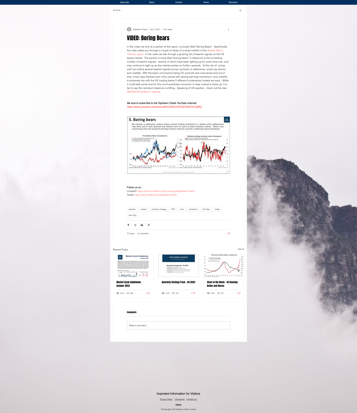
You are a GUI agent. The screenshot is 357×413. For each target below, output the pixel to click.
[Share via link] (148, 225)
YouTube (206, 209)
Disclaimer (180, 399)
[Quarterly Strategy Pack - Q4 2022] (178, 265)
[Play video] (178, 145)
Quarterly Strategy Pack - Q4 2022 (178, 282)
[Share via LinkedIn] (142, 225)
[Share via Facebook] (128, 225)
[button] (240, 10)
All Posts (116, 10)
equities (132, 209)
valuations (193, 209)
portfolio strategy (159, 209)
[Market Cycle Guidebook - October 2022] (133, 265)
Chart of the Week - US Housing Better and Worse (222, 284)
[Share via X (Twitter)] (135, 225)
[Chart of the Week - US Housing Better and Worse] (224, 265)
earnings (133, 215)
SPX (173, 209)
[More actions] (228, 29)
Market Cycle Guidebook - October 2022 (129, 284)
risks (182, 209)
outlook (143, 209)
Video (217, 209)
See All (241, 249)
